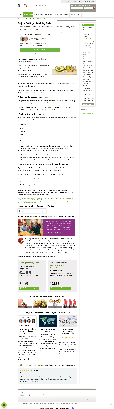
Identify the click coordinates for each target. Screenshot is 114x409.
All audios (87, 7)
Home (20, 14)
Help (61, 399)
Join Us (79, 14)
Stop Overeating (87, 77)
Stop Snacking (86, 79)
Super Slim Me (86, 83)
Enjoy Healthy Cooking (88, 41)
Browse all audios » (88, 104)
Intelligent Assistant (81, 10)
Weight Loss (86, 24)
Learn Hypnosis (48, 14)
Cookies (74, 399)
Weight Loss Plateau (88, 100)
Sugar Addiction (87, 81)
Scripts (46, 399)
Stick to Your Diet (87, 63)
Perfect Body (86, 54)
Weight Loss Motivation (88, 98)
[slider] (28, 211)
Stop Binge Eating (87, 65)
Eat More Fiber (86, 34)
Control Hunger (86, 32)
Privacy (70, 399)
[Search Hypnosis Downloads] (94, 8)
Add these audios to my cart (61, 288)
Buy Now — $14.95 (39, 50)
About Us (73, 14)
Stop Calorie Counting (88, 68)
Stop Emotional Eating (88, 72)
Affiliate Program (55, 399)
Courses (56, 14)
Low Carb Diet (86, 50)
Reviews (66, 14)
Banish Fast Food (87, 27)
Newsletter (80, 399)
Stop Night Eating (87, 74)
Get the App (86, 399)
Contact (65, 399)
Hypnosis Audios (28, 14)
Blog (61, 14)
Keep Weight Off (87, 47)
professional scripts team (27, 324)
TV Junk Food (86, 88)
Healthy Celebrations (88, 43)
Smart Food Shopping (88, 61)
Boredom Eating (87, 29)
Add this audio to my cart (30, 288)
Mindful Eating (86, 52)
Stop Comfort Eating (88, 70)
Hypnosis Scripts (38, 14)
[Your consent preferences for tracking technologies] (111, 406)
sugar (49, 107)
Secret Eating (86, 59)
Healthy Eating (86, 45)
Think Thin (85, 86)
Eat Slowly (85, 36)
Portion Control (55, 268)
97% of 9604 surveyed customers (32, 365)
